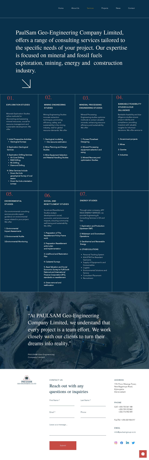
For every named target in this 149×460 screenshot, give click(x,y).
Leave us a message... (58, 425)
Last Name (85, 400)
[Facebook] (121, 443)
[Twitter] (133, 443)
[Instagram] (116, 443)
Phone (83, 412)
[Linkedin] (127, 443)
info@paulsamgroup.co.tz (125, 432)
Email (51, 412)
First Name (53, 400)
